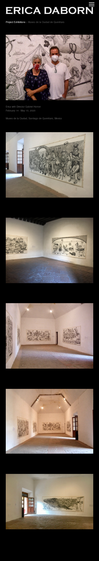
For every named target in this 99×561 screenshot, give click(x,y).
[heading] (49, 9)
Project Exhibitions (15, 22)
